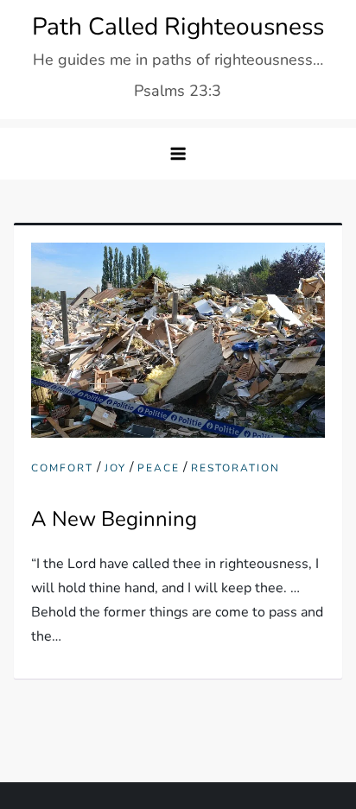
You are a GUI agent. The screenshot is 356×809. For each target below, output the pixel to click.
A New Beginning (114, 519)
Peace (158, 468)
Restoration (235, 468)
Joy (115, 468)
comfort (62, 468)
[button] (178, 154)
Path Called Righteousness (178, 26)
